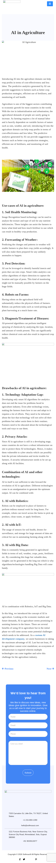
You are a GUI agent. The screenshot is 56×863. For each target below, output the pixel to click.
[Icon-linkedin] (32, 859)
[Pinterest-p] (36, 859)
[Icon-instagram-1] (28, 859)
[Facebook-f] (20, 859)
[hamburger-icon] (50, 3)
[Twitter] (24, 859)
